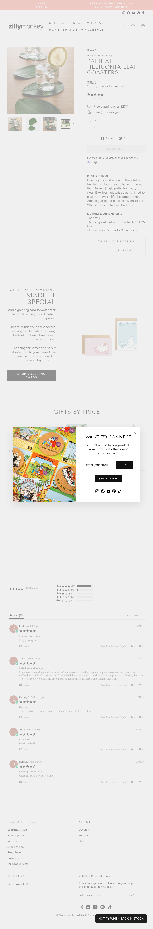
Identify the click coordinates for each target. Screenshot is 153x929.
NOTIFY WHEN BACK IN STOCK (121, 918)
